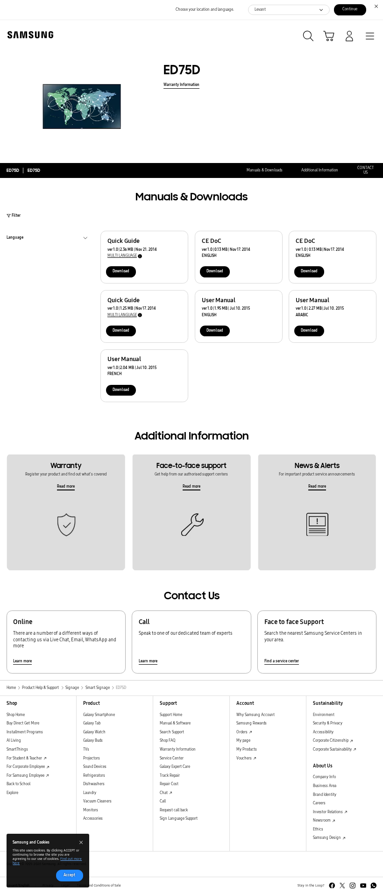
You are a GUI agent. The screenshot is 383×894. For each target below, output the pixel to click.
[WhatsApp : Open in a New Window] (373, 885)
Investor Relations (328, 812)
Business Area (324, 786)
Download (121, 271)
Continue (349, 9)
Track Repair (170, 775)
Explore (12, 793)
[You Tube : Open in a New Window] (363, 885)
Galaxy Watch (94, 732)
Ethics (318, 829)
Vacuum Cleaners (97, 801)
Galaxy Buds (93, 740)
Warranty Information (181, 85)
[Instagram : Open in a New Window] (352, 885)
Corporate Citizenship (331, 740)
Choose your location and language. (205, 9)
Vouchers (244, 758)
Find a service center (281, 661)
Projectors (91, 758)
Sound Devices (94, 767)
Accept (69, 875)
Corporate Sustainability (333, 749)
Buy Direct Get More (23, 723)
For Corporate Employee (26, 767)
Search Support (172, 732)
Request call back (174, 810)
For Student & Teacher (25, 758)
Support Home (171, 715)
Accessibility (323, 732)
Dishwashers (94, 784)
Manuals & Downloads (265, 170)
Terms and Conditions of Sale (99, 885)
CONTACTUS (365, 170)
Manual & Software (175, 723)
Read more (66, 486)
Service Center (172, 758)
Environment (323, 715)
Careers (319, 803)
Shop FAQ (168, 740)
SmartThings (17, 749)
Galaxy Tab (91, 723)
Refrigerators (94, 775)
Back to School (18, 784)
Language (15, 238)
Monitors (90, 810)
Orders (242, 732)
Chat (164, 793)
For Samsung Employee (26, 775)
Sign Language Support (179, 818)
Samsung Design (327, 838)
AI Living (14, 740)
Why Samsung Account (255, 715)
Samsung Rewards (251, 723)
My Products (246, 749)
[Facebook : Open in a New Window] (332, 885)
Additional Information (319, 170)
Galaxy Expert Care (175, 767)
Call (163, 801)
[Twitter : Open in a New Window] (342, 885)
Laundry (89, 793)
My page (243, 740)
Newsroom (322, 820)
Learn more (22, 661)
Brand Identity (324, 795)
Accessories (93, 818)
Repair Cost (169, 784)
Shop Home (16, 715)
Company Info (324, 777)
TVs (86, 749)
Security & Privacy (327, 723)
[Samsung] (28, 35)
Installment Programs (25, 732)
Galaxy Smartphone (99, 715)
